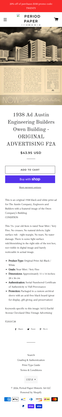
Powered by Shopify (31, 392)
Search (31, 355)
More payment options (30, 187)
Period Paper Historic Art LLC (35, 388)
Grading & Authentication (31, 360)
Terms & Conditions (31, 370)
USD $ (29, 379)
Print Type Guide (31, 365)
